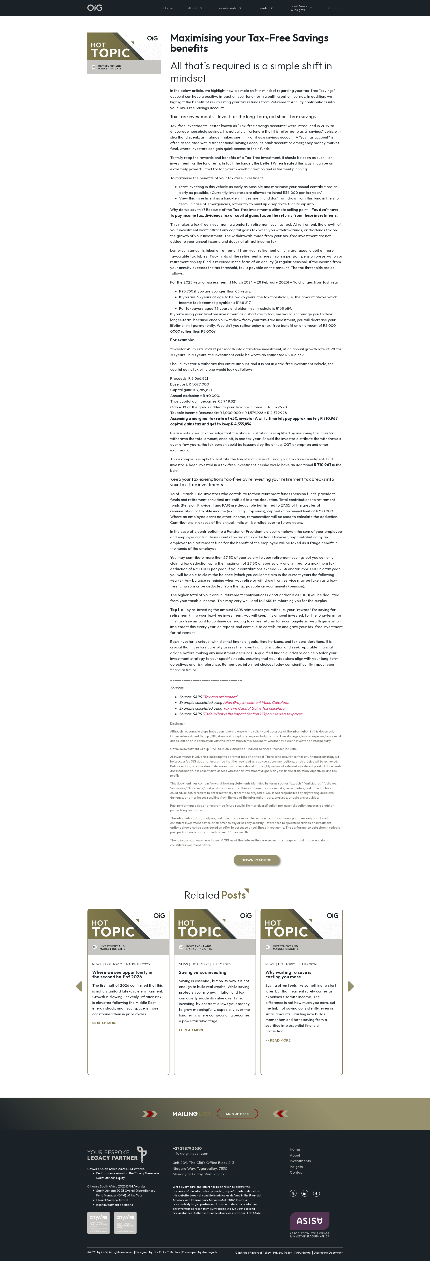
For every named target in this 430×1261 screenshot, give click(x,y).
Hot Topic (113, 964)
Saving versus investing (202, 972)
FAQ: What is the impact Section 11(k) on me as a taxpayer (253, 713)
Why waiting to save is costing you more (288, 974)
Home (167, 8)
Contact (334, 8)
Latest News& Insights (298, 8)
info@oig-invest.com (190, 1153)
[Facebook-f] (316, 1193)
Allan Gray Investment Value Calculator (256, 702)
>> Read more (104, 1023)
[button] (78, 986)
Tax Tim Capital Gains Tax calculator (254, 708)
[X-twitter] (293, 1193)
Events (263, 8)
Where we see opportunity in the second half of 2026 (122, 974)
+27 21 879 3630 (187, 1148)
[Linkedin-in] (304, 1193)
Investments (227, 8)
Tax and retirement (220, 696)
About (192, 8)
